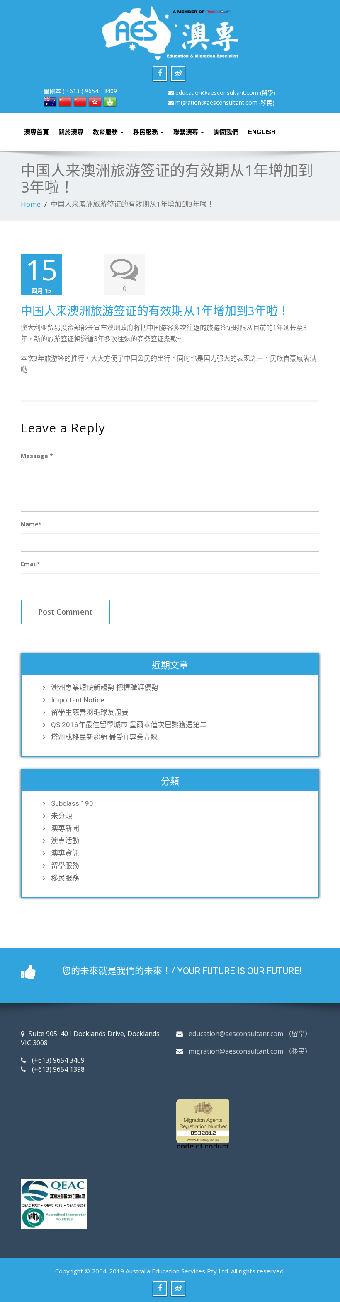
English (262, 131)
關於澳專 (70, 131)
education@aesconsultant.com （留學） (250, 1033)
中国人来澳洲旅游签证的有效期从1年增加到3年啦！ (155, 310)
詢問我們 (226, 131)
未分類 (61, 816)
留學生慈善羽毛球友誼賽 (90, 712)
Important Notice (77, 700)
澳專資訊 (65, 853)
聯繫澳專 (186, 131)
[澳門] (110, 101)
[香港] (95, 101)
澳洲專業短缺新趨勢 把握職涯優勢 (104, 687)
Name (31, 524)
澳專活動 (65, 841)
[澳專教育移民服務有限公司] (170, 31)
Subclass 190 (72, 803)
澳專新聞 (65, 828)
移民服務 (146, 131)
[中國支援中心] (80, 101)
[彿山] (65, 101)
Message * (37, 456)
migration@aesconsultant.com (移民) (224, 102)
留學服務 (65, 865)
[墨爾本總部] (50, 101)
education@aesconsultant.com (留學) (225, 92)
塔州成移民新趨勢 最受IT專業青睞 (104, 737)
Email (30, 564)
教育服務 (106, 131)
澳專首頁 (36, 131)
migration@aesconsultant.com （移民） (250, 1051)
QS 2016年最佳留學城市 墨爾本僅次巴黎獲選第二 (129, 725)
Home (31, 204)
